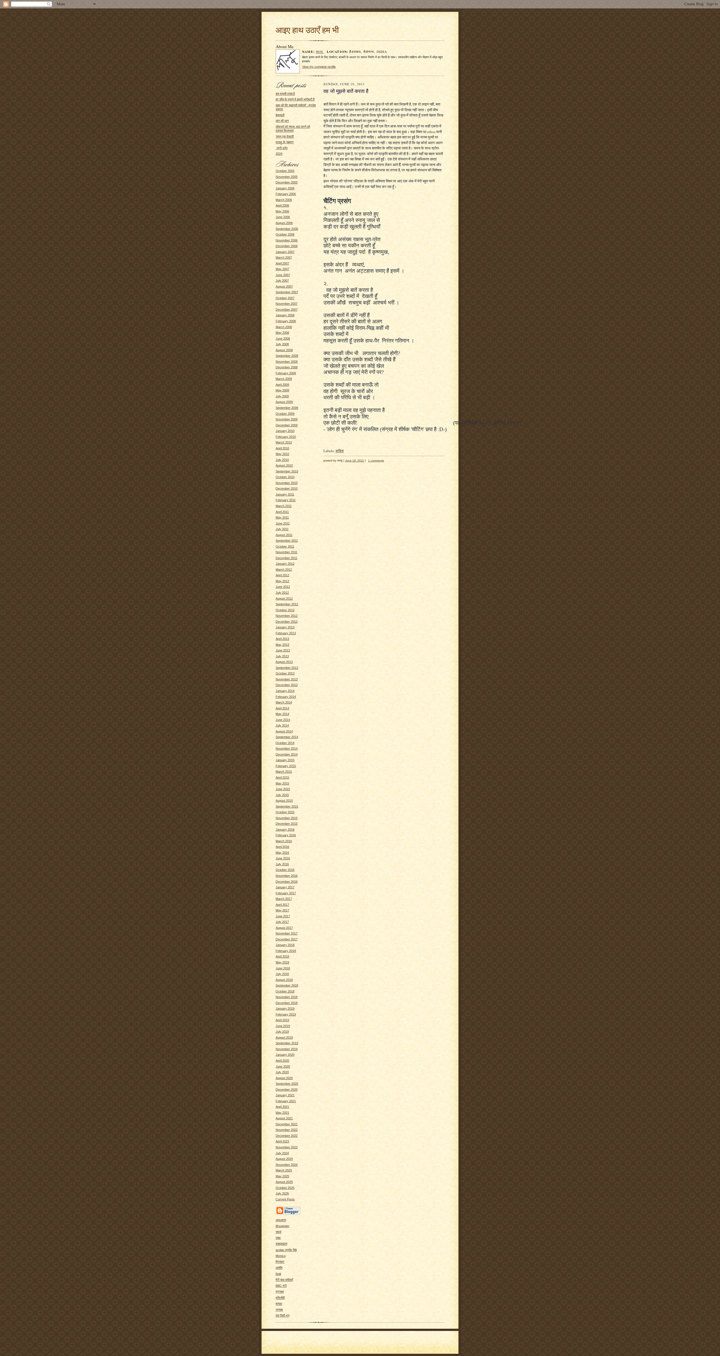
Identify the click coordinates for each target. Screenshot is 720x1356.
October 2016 (285, 869)
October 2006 (285, 234)
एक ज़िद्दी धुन (282, 1315)
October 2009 (285, 413)
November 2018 (287, 997)
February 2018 (286, 950)
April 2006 (282, 205)
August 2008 (284, 350)
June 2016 (283, 858)
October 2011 (285, 546)
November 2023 (287, 1147)
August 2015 (284, 800)
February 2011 (286, 500)
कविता (340, 450)
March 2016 (284, 841)
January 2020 (285, 1054)
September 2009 (287, 407)
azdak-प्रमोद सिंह (286, 1250)
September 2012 (287, 604)
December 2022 (287, 1135)
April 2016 (282, 846)
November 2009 (287, 419)
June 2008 (283, 338)
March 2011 (284, 506)
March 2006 (284, 199)
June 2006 (283, 217)
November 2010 (287, 483)
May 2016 (282, 852)
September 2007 (287, 292)
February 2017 (286, 893)
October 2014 (285, 743)
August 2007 (284, 286)
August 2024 (284, 1158)
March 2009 (284, 378)
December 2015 (287, 823)
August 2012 (284, 598)
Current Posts (285, 1199)
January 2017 (285, 887)
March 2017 (284, 898)
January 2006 (285, 188)
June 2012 (283, 586)
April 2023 (282, 1141)
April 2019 (282, 1020)
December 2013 (287, 685)
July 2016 (282, 864)
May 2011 (282, 517)
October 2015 (285, 812)
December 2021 (287, 1124)
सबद (278, 1238)
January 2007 (285, 252)
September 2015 (287, 806)
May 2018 (282, 962)
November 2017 (287, 933)
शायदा (279, 1303)
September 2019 (287, 1043)
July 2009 (282, 396)
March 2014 (284, 702)
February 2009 (286, 373)
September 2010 (287, 471)
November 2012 (287, 615)
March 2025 (284, 1170)
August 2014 (284, 731)
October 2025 (285, 1187)
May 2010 (282, 454)
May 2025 (282, 1176)
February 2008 (286, 321)
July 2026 (282, 1193)
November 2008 (287, 361)
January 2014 (285, 690)
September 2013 (287, 667)
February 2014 (286, 696)
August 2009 (284, 402)
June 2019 (283, 1026)
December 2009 (287, 425)
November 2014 (287, 748)
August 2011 (284, 535)
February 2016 (286, 835)
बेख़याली (280, 115)
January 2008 (285, 315)
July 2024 (282, 1153)
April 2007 (282, 263)
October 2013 (285, 673)
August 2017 (284, 927)
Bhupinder (282, 1226)
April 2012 (282, 575)
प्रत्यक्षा (280, 1291)
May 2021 (282, 1112)
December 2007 (287, 309)
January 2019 (285, 1008)
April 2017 (282, 904)
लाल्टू (320, 52)
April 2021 (282, 1106)
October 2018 (285, 991)
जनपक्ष (279, 1309)
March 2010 (284, 442)
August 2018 (284, 979)
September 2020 (287, 1083)
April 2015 (282, 777)
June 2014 (283, 719)
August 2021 (284, 1118)
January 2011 (285, 494)
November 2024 (287, 1164)
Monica (280, 1256)
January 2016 (285, 829)
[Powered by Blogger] (288, 1214)
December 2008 (287, 367)
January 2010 (285, 430)
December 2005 (287, 182)
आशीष (279, 1267)
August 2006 (284, 223)
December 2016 (287, 881)
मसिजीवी (280, 1297)
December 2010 (287, 488)
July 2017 (282, 922)
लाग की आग (282, 120)
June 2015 (283, 789)
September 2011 (287, 540)
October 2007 (285, 298)
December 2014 (287, 754)
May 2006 (282, 211)
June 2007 (283, 275)
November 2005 (287, 176)
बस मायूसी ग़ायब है (285, 93)
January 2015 (285, 760)
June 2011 (283, 523)
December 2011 (286, 558)
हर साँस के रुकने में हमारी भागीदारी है (295, 99)
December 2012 (287, 621)
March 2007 (284, 257)
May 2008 (282, 332)
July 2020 (282, 1072)
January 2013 (285, 627)
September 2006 (287, 228)
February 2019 (286, 1014)
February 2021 (286, 1101)
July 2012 (282, 592)
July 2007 (282, 280)
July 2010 (282, 459)
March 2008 (284, 327)
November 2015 (287, 818)
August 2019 (284, 1037)
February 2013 (286, 633)
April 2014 (282, 708)
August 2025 (284, 1182)
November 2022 (287, 1129)
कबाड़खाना (281, 1243)
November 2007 (287, 303)
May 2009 (282, 390)
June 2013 (283, 650)
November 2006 (287, 240)
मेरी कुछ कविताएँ (284, 1279)
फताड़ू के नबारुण (285, 142)
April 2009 (282, 384)
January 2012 (285, 563)
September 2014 (287, 737)
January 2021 (285, 1095)
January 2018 (285, 945)
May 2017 (282, 910)
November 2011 (286, 552)
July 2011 (282, 529)
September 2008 (287, 355)
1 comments (376, 460)
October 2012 (285, 610)
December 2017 (287, 939)
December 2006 (287, 246)
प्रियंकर (280, 1261)
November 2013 (287, 679)
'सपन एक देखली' (285, 136)
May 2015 (282, 783)
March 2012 (284, 569)
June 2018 (283, 968)
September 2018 (287, 985)
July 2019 (282, 1031)
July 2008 (282, 344)
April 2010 (282, 448)
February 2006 (286, 194)
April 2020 (282, 1060)
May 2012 (282, 581)
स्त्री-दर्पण (282, 148)
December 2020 (287, 1089)
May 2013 (282, 644)
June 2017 (283, 916)
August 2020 (284, 1078)
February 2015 (286, 766)
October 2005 (285, 170)
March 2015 (284, 771)
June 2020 (283, 1066)
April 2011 (282, 512)
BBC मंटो (281, 1285)
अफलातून (281, 1220)
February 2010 (286, 436)
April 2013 (282, 638)
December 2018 (287, 1003)
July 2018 (282, 974)
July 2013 (282, 656)
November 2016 (287, 875)
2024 (279, 153)
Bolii (278, 1274)
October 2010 (285, 477)
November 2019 (287, 1049)
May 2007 (282, 269)
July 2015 (282, 795)
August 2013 (284, 662)
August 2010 (284, 465)
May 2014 (282, 714)
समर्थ (278, 1232)
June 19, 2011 (354, 460)
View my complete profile (319, 66)
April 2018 (282, 956)
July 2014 (282, 725)
